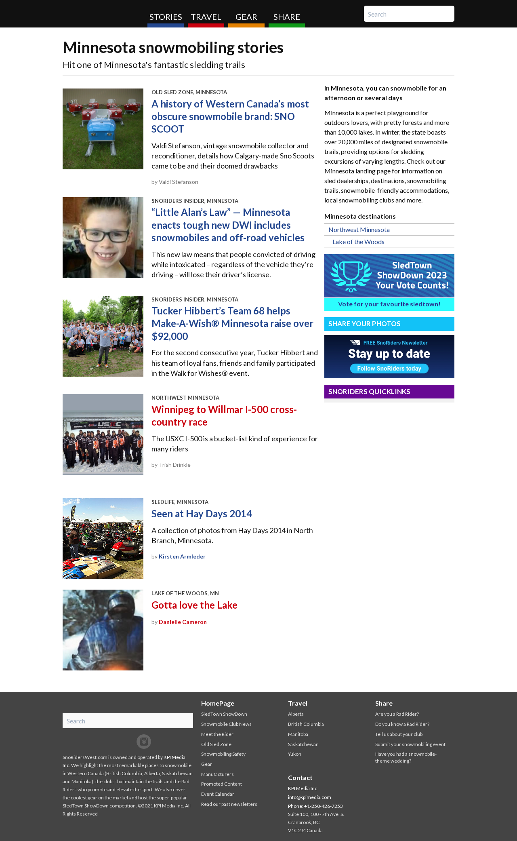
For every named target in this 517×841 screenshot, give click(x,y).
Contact (300, 777)
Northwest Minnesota (185, 397)
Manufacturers (217, 774)
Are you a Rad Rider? (397, 714)
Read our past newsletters (229, 804)
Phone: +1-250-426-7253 (315, 806)
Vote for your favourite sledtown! (389, 304)
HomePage (217, 703)
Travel (206, 16)
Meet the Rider (217, 734)
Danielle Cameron (183, 621)
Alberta (296, 714)
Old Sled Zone (172, 92)
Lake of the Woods (358, 241)
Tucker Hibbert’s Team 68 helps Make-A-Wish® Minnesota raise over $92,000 (232, 323)
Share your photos (364, 323)
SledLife (162, 502)
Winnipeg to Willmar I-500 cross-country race (224, 415)
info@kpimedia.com (309, 797)
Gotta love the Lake (194, 605)
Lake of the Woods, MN (185, 593)
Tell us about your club (398, 734)
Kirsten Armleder (182, 556)
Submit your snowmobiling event (410, 744)
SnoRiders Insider (177, 201)
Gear (246, 16)
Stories (165, 16)
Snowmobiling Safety (223, 754)
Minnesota (211, 92)
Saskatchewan (303, 744)
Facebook (111, 741)
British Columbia (306, 724)
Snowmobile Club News (226, 724)
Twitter (127, 741)
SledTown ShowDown (224, 714)
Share (286, 16)
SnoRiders (102, 13)
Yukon (294, 754)
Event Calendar (217, 794)
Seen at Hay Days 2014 (201, 513)
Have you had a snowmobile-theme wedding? (406, 757)
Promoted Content (221, 784)
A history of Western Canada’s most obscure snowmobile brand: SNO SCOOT (230, 116)
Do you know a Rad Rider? (402, 724)
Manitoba (298, 734)
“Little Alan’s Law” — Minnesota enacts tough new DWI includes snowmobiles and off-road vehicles (228, 224)
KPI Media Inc (302, 788)
